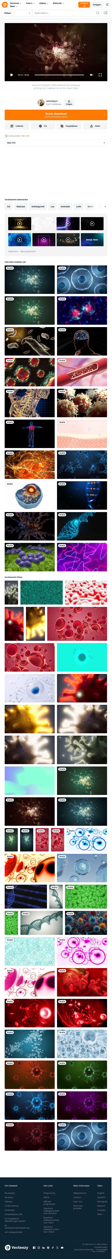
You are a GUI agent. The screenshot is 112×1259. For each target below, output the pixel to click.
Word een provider (78, 1205)
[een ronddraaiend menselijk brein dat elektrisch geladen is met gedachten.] (30, 463)
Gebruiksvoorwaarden (81, 1248)
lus (52, 205)
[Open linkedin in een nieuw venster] (43, 1246)
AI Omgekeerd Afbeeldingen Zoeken (15, 1218)
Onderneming (12, 1204)
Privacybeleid (99, 1248)
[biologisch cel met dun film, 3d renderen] (82, 278)
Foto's (29, 3)
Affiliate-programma (49, 1201)
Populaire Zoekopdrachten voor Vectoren (51, 1209)
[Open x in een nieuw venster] (57, 1246)
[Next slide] (100, 205)
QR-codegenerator (14, 1230)
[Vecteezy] (5, 5)
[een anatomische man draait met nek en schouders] (30, 402)
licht (78, 205)
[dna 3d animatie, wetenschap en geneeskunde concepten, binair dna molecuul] (26, 895)
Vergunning (49, 1191)
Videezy (8, 1200)
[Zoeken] (98, 13)
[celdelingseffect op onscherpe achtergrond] (82, 309)
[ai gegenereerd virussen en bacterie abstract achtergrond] (86, 922)
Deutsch (99, 1204)
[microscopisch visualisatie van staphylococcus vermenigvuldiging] (30, 556)
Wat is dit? (25, 136)
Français (99, 1208)
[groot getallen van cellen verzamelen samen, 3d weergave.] (30, 950)
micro (90, 205)
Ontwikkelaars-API (13, 1213)
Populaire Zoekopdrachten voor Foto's (51, 1219)
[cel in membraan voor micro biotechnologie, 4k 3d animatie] (82, 867)
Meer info (11, 141)
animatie (65, 205)
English (98, 1191)
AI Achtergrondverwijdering (17, 1225)
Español (99, 1196)
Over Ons (78, 1200)
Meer (12, 6)
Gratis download (56, 115)
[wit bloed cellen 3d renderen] (82, 402)
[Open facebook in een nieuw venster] (34, 1246)
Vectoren (14, 3)
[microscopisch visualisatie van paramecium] (30, 340)
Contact (77, 1196)
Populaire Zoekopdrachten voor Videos (51, 1228)
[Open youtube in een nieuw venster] (62, 1246)
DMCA (46, 1196)
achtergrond (38, 205)
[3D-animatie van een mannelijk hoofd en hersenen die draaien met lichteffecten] (82, 340)
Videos (42, 3)
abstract (20, 205)
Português (100, 1200)
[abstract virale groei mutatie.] (30, 525)
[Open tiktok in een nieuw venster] (53, 1246)
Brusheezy (10, 1191)
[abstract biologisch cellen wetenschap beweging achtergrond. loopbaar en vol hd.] (30, 278)
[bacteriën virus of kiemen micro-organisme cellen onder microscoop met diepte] (11, 591)
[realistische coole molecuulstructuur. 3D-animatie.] (82, 1043)
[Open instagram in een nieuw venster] (39, 1246)
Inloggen (97, 4)
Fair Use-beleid (96, 1250)
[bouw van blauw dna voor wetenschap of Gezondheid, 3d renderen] (82, 525)
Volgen (69, 104)
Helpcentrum (79, 1191)
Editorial (57, 3)
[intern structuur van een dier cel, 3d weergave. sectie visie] (30, 494)
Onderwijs (10, 1208)
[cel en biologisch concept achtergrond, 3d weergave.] (30, 687)
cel (8, 205)
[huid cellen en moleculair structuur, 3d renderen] (82, 432)
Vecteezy (9, 1196)
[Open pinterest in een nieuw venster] (48, 1246)
